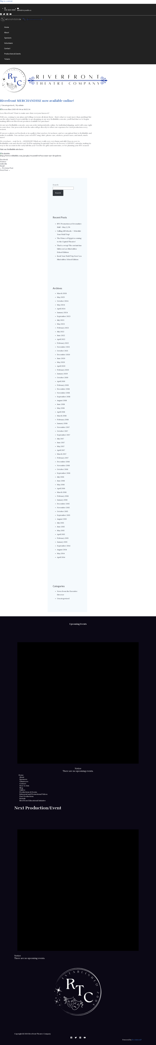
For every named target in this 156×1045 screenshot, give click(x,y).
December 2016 (63, 462)
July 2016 (60, 477)
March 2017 (61, 454)
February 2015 (62, 538)
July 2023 (60, 320)
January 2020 (62, 374)
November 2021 (63, 347)
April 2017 (61, 450)
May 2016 (61, 485)
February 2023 (63, 328)
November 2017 (63, 427)
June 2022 (61, 335)
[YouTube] (10, 14)
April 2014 (61, 557)
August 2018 (62, 400)
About (21, 777)
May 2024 (61, 305)
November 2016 (63, 465)
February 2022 (63, 343)
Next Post (5, 170)
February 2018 (63, 419)
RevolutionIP (137, 1040)
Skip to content (6, 1)
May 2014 (61, 553)
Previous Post (6, 168)
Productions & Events (28, 792)
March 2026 (62, 293)
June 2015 (61, 527)
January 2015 (62, 542)
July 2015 (60, 523)
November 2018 (63, 393)
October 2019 (62, 377)
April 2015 (61, 534)
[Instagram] (7, 14)
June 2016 (61, 481)
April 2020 (61, 366)
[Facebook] (1, 14)
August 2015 (62, 519)
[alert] (78, 699)
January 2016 (62, 500)
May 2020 (61, 362)
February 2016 (63, 496)
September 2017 (63, 435)
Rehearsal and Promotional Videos (33, 794)
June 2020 (61, 358)
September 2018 (63, 397)
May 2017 (60, 446)
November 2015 (63, 507)
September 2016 (63, 473)
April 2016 (61, 488)
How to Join (24, 786)
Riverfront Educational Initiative (32, 800)
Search (55, 185)
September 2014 (63, 546)
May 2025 (61, 297)
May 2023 (61, 324)
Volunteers (23, 781)
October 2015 (62, 511)
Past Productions (26, 796)
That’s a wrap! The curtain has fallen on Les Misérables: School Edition (69, 248)
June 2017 (61, 442)
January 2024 (62, 312)
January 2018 (62, 423)
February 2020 (63, 370)
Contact (22, 783)
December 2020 (63, 354)
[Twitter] (4, 14)
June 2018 (61, 404)
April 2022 (61, 339)
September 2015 (63, 515)
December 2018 (63, 389)
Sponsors (23, 779)
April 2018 (61, 412)
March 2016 (61, 492)
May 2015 (60, 530)
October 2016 (62, 469)
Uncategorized (8, 105)
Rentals (22, 798)
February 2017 (62, 458)
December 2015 (63, 504)
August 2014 (62, 550)
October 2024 (62, 301)
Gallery (22, 790)
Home (21, 775)
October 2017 (62, 431)
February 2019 (63, 385)
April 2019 (61, 381)
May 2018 (61, 408)
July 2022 (60, 332)
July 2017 (60, 439)
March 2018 (61, 416)
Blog (21, 788)
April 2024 (61, 309)
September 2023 (63, 316)
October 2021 (62, 351)
